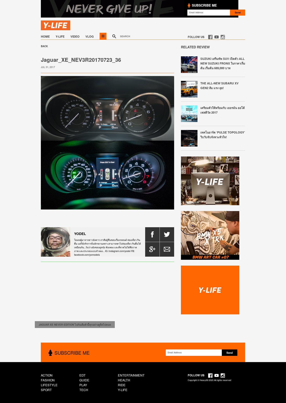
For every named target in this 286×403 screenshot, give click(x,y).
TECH (83, 390)
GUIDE (84, 380)
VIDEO (75, 36)
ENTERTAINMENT (131, 375)
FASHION (48, 380)
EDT (82, 375)
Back (44, 46)
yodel (80, 233)
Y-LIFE (60, 36)
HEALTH (124, 380)
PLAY (83, 385)
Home (45, 36)
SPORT (46, 390)
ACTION (47, 375)
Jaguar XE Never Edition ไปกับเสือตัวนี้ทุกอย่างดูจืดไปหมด (75, 324)
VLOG (89, 36)
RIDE (121, 385)
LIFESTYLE (49, 385)
